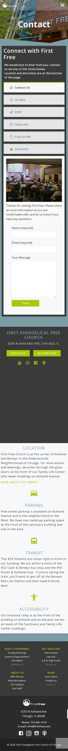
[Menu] (62, 5)
